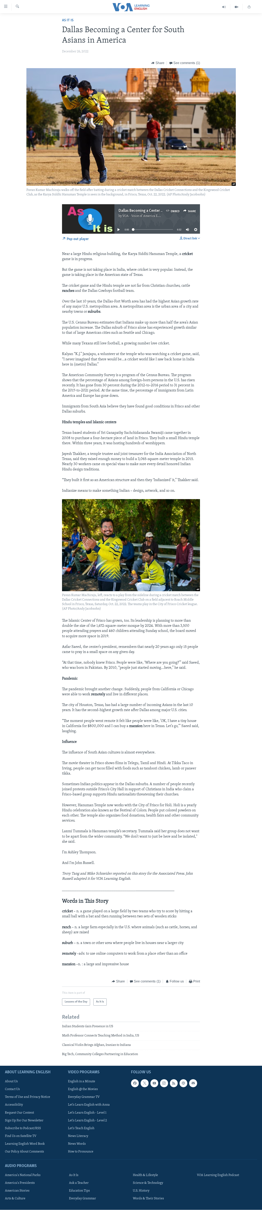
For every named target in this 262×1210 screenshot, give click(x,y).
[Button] (157, 63)
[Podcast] (183, 1083)
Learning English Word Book (25, 1144)
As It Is (67, 20)
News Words (77, 1144)
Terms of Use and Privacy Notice (27, 1097)
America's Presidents (20, 1183)
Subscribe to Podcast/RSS (23, 1128)
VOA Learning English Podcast (218, 1175)
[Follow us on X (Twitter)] (144, 1083)
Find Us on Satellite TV (20, 1136)
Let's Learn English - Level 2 (87, 1120)
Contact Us (12, 1089)
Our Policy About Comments (24, 1151)
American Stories (17, 1191)
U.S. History (141, 1191)
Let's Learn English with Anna (89, 1105)
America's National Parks (23, 1175)
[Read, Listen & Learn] (249, 7)
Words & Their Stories (148, 1198)
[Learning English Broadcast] (224, 7)
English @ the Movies (83, 1089)
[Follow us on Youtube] (154, 1083)
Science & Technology (148, 1183)
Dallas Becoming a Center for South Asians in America (162, 211)
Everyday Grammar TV (84, 1097)
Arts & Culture (15, 1198)
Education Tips (79, 1191)
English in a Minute (81, 1081)
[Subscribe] (193, 1083)
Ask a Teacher (79, 1183)
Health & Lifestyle (145, 1175)
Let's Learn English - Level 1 (87, 1112)
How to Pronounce (80, 1151)
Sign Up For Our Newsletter (24, 1120)
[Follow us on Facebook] (135, 1083)
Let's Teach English (81, 1128)
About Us (11, 1081)
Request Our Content (19, 1112)
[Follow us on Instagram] (164, 1083)
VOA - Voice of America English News (148, 216)
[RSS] (174, 1083)
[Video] (236, 7)
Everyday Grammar (82, 1198)
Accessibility (14, 1105)
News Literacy (78, 1136)
